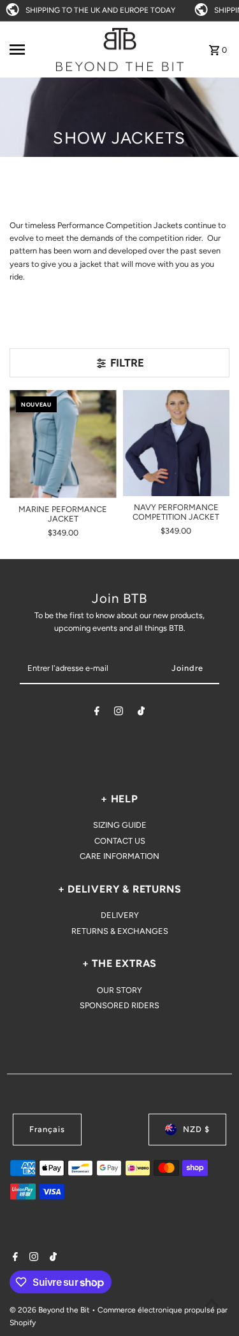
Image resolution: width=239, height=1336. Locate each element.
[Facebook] (96, 713)
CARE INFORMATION (119, 856)
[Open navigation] (28, 49)
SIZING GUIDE (120, 825)
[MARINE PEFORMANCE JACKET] (63, 444)
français (47, 1129)
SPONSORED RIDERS (119, 1005)
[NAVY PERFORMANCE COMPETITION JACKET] (176, 443)
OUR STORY (119, 990)
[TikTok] (141, 713)
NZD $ (196, 1129)
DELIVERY (120, 915)
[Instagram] (118, 713)
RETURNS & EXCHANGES (119, 931)
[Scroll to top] (212, 1302)
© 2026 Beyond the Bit (51, 1310)
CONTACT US (119, 841)
